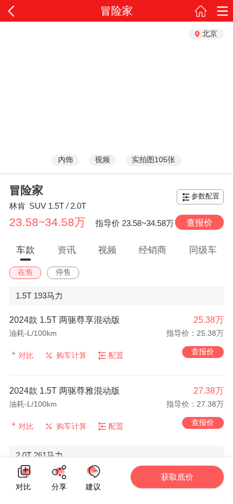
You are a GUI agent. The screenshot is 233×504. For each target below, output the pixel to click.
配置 (116, 356)
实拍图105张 (153, 160)
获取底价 (177, 476)
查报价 (199, 222)
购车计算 (71, 356)
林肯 (17, 206)
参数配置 (205, 197)
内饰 (65, 160)
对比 (23, 485)
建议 (93, 471)
